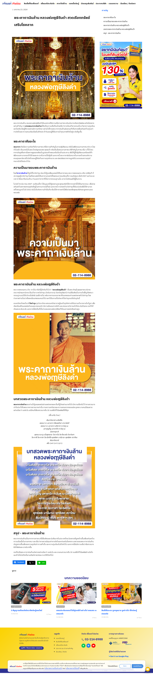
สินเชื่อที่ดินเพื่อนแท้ (31, 3)
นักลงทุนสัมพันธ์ (87, 3)
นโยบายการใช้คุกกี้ (72, 668)
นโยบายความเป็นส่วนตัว (53, 668)
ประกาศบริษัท (101, 3)
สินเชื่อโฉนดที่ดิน (61, 606)
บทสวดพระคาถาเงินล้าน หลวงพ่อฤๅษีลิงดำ (119, 29)
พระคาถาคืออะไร (109, 17)
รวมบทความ (113, 3)
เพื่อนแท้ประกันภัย (48, 3)
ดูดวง (14, 570)
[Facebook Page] (88, 646)
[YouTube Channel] (93, 646)
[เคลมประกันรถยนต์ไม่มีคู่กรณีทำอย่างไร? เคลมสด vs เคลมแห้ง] (31, 593)
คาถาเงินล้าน (22, 173)
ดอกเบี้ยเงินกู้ (74, 3)
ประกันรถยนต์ (15, 606)
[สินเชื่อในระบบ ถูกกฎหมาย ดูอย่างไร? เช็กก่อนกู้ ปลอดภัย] (76, 593)
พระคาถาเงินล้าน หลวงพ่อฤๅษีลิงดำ (116, 25)
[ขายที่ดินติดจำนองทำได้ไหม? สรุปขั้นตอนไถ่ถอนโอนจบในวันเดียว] (121, 593)
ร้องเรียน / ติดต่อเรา (128, 3)
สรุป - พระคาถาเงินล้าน (112, 33)
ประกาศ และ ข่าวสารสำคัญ (64, 648)
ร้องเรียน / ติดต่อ (61, 652)
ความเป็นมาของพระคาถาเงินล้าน (115, 21)
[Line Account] (83, 646)
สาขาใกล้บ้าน (62, 3)
